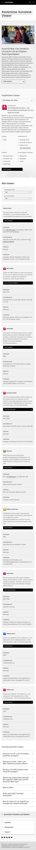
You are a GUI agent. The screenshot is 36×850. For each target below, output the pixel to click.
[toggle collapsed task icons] (27, 2)
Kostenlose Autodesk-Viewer (17, 14)
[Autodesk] (9, 2)
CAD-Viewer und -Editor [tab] (10, 100)
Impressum (27, 847)
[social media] (6, 837)
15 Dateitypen (11, 477)
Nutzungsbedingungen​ (6, 845)
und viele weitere (25, 148)
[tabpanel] (18, 138)
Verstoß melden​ (23, 844)
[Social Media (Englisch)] (6, 838)
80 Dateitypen (10, 230)
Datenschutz (4, 844)
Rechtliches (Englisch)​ (18, 845)
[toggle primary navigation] (3, 2)
